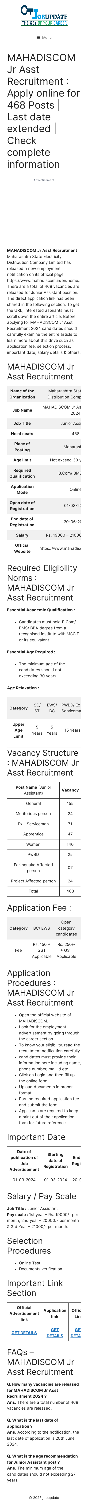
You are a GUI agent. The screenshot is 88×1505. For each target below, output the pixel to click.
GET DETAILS (24, 1332)
